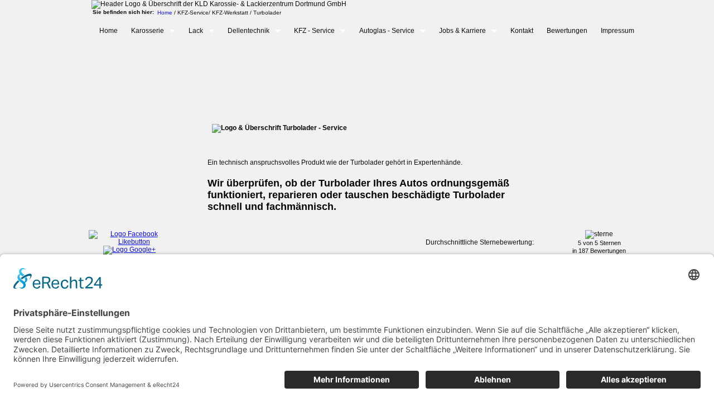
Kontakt (521, 31)
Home (108, 31)
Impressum (617, 31)
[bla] (129, 242)
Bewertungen (567, 31)
